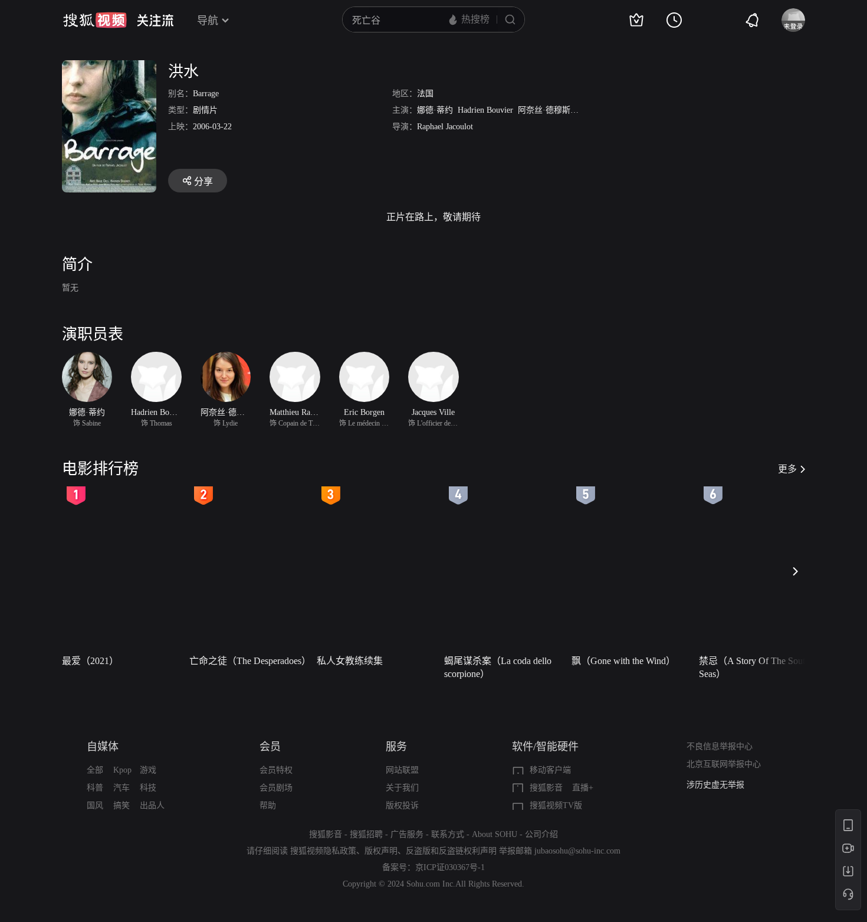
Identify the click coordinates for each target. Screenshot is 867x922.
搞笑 (121, 805)
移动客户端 (550, 770)
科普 (95, 787)
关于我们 (402, 787)
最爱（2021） (90, 661)
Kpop (122, 770)
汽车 (121, 787)
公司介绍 (541, 834)
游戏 (148, 770)
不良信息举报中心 (720, 746)
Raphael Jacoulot (445, 126)
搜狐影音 (546, 787)
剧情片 (205, 110)
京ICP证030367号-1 (450, 867)
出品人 (152, 805)
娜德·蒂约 (435, 110)
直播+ (582, 787)
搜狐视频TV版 (556, 805)
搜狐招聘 (366, 834)
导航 (207, 20)
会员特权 (276, 770)
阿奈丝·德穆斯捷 (548, 110)
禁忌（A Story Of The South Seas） (754, 667)
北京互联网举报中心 (724, 764)
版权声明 (381, 850)
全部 (95, 770)
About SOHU (494, 834)
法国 (425, 93)
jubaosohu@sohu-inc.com (577, 850)
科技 (148, 787)
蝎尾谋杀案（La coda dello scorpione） (497, 667)
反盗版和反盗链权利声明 (451, 850)
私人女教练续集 (350, 661)
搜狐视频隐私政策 (323, 850)
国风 (95, 805)
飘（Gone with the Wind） (623, 661)
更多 (787, 469)
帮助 (268, 805)
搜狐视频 (95, 20)
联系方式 (447, 834)
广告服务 (406, 834)
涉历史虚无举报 (715, 784)
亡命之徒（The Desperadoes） (249, 661)
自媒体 (103, 747)
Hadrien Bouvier (485, 110)
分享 (203, 181)
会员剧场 (276, 787)
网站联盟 (402, 770)
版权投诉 (402, 805)
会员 (270, 747)
